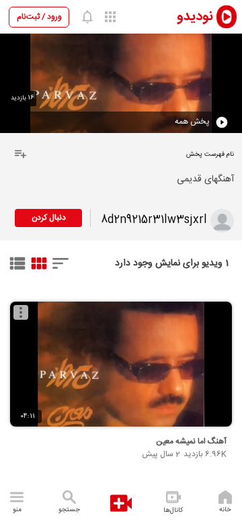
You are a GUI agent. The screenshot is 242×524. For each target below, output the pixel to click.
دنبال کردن (49, 217)
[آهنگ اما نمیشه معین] (121, 364)
